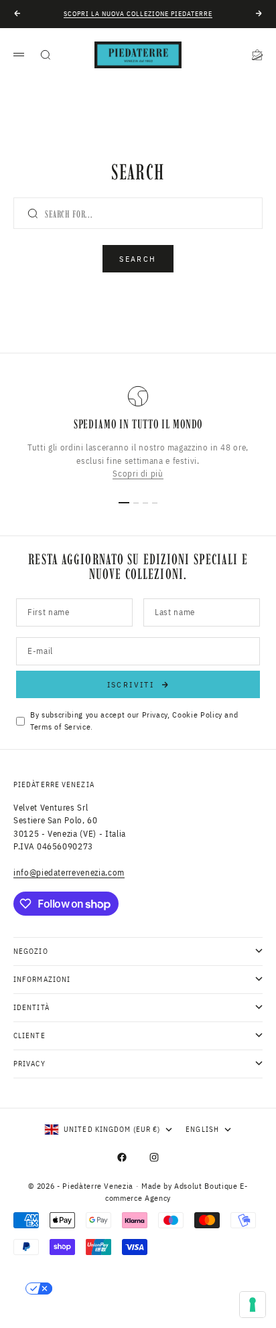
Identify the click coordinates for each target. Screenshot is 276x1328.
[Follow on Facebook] (122, 1157)
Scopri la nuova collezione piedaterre (138, 13)
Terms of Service (60, 727)
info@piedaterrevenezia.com (69, 872)
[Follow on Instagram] (154, 1157)
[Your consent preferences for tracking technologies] (252, 1304)
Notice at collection (71, 1311)
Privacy (155, 715)
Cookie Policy (197, 715)
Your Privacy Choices (107, 1288)
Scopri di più (138, 474)
